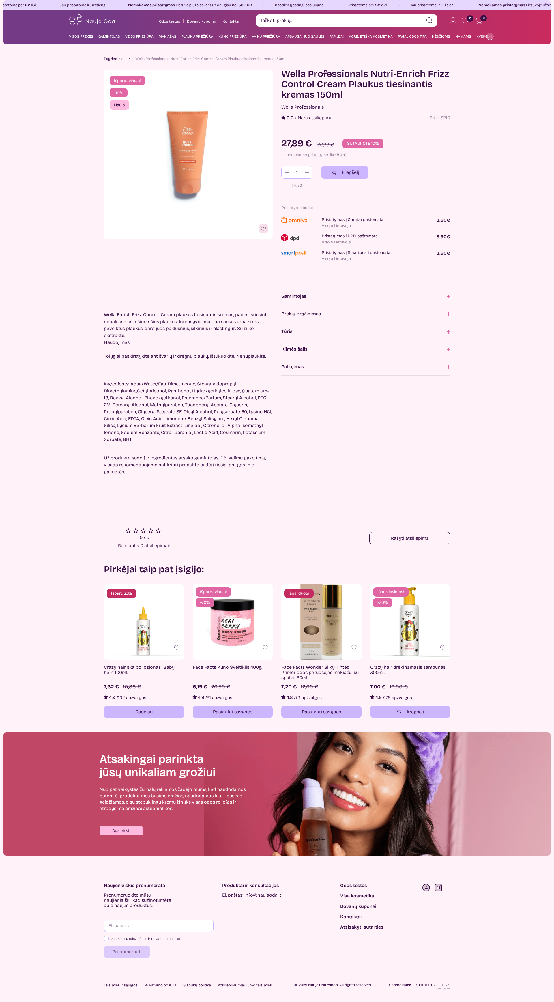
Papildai (337, 36)
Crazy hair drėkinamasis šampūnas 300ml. (408, 670)
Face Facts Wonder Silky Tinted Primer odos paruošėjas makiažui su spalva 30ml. (320, 672)
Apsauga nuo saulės (304, 36)
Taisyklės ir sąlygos (121, 985)
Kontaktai (351, 916)
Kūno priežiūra (232, 36)
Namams (463, 36)
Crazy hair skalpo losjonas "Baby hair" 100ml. (139, 670)
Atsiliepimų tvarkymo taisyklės (245, 985)
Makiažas (167, 36)
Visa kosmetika (357, 896)
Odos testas (353, 885)
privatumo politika (165, 939)
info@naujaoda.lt (262, 895)
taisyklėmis (138, 939)
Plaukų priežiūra (197, 36)
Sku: (434, 118)
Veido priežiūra (139, 36)
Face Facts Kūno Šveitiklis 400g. (227, 667)
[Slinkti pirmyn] (489, 36)
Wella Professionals (302, 107)
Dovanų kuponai (358, 906)
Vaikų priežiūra (266, 36)
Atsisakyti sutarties (361, 927)
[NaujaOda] (92, 20)
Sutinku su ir (145, 939)
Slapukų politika (197, 985)
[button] (121, 830)
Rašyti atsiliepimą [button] (410, 538)
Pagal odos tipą (412, 36)
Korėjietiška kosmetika (371, 36)
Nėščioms (441, 36)
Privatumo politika (160, 985)
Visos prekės (81, 36)
